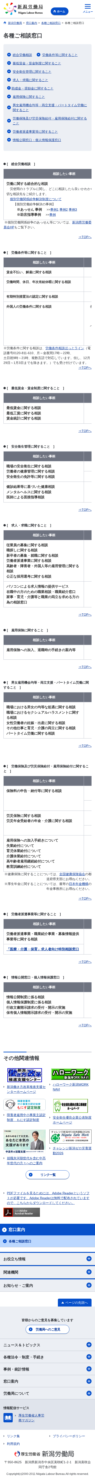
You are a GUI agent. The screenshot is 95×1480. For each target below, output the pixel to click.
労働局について (16, 1393)
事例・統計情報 (16, 1369)
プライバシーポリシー (69, 1436)
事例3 (73, 209)
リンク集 (13, 1436)
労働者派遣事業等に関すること (35, 131)
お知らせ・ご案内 (18, 1285)
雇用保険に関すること (29, 97)
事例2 (63, 209)
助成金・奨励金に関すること (32, 88)
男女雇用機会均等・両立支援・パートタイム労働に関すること (50, 107)
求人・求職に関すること (30, 80)
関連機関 (10, 1272)
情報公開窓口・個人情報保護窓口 (37, 140)
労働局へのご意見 (48, 1329)
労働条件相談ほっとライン (64, 348)
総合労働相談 (22, 55)
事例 (52, 214)
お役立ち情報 (14, 1259)
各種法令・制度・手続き (23, 1357)
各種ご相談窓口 (20, 1241)
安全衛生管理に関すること (32, 71)
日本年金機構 (78, 884)
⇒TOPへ (85, 237)
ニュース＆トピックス (21, 1345)
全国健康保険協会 (72, 874)
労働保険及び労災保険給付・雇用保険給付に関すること (50, 120)
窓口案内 (10, 1381)
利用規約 (13, 1444)
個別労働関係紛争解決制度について (36, 199)
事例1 (54, 209)
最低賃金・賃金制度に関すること (37, 63)
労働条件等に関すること (60, 55)
